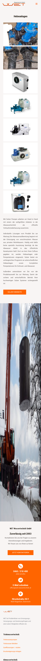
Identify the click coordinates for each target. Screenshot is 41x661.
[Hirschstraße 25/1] (20, 594)
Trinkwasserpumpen (10, 639)
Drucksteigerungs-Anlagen (12, 651)
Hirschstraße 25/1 (20, 599)
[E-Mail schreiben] (20, 580)
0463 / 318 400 (20, 571)
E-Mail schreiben (20, 585)
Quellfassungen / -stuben (11, 647)
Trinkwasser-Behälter (10, 643)
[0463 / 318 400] (20, 566)
